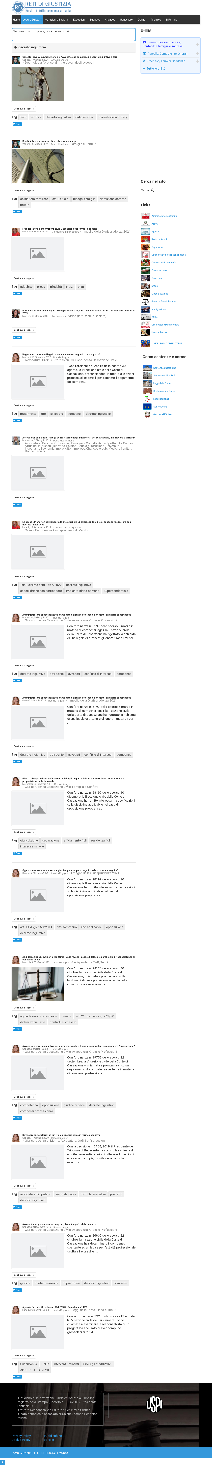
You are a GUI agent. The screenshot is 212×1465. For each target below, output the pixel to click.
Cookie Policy (21, 1440)
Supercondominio (116, 591)
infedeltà (56, 287)
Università (112, 446)
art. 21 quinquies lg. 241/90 (95, 1016)
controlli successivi (63, 1022)
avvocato (56, 414)
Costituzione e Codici (164, 391)
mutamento (28, 414)
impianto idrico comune (82, 591)
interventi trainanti (66, 1364)
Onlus (45, 1364)
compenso (124, 674)
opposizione (114, 927)
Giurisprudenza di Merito (70, 530)
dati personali (84, 117)
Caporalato (157, 247)
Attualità (31, 446)
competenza (29, 1105)
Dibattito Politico (64, 446)
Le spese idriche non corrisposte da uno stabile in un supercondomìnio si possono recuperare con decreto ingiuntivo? (76, 523)
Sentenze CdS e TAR (164, 375)
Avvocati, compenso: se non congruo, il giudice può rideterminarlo (59, 1224)
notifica (36, 117)
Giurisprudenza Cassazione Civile (94, 360)
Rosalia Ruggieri (61, 357)
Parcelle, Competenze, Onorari (167, 53)
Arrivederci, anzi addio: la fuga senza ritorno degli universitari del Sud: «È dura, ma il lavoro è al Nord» (78, 437)
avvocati (74, 674)
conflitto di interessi (98, 674)
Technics (156, 19)
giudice (25, 1283)
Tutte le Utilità (155, 68)
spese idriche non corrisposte (41, 591)
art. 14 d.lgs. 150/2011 (36, 927)
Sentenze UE (160, 406)
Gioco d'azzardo (160, 294)
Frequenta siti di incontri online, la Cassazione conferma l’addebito (59, 229)
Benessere (126, 19)
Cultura (128, 443)
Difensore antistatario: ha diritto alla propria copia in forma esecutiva (61, 1135)
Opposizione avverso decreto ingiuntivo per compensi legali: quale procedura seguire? (70, 870)
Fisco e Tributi (106, 1310)
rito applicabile (91, 927)
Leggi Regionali (161, 399)
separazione (50, 840)
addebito (26, 287)
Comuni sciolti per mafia (164, 262)
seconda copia (66, 1194)
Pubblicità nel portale (53, 1438)
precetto (116, 1194)
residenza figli (100, 840)
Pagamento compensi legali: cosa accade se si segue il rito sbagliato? (61, 354)
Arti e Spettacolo (110, 443)
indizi (69, 287)
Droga (155, 286)
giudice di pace (74, 1105)
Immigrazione (159, 309)
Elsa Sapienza (58, 316)
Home (16, 19)
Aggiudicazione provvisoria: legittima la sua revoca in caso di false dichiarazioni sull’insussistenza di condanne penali (78, 958)
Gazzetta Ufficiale (162, 414)
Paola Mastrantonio (63, 440)
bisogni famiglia (84, 199)
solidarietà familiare (34, 199)
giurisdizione (29, 840)
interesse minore (32, 846)
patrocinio (57, 674)
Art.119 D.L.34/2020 (34, 1370)
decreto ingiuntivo (58, 117)
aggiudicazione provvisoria (38, 1016)
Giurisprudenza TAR (85, 962)
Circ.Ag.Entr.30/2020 (97, 1364)
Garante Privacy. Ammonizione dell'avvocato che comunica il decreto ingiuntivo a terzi (70, 57)
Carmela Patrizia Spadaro (65, 231)
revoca (66, 1016)
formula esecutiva (93, 1194)
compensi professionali (36, 1111)
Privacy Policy (22, 1436)
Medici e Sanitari (119, 448)
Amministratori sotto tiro (164, 216)
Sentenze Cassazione (164, 368)
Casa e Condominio (38, 530)
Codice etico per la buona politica (169, 255)
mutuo (24, 205)
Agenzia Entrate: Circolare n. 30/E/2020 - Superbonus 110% (54, 1307)
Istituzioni (45, 446)
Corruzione (157, 278)
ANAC (155, 224)
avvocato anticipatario (35, 1194)
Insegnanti (32, 448)
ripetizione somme (113, 199)
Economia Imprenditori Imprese (63, 448)
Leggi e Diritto (31, 19)
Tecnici (40, 451)
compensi (74, 414)
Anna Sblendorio (59, 60)
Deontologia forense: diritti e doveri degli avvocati (59, 62)
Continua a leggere (24, 109)
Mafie (155, 317)
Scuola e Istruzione (91, 446)
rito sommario (67, 927)
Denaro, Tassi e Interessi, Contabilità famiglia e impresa (163, 44)
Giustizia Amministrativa (164, 301)
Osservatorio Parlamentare (165, 324)
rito (43, 414)
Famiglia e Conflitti (83, 144)
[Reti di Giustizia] (41, 7)
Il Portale (171, 19)
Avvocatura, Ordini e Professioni (47, 360)
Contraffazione (159, 270)
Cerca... (146, 190)
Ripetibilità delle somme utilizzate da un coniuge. (49, 141)
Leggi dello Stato (83, 1310)
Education (79, 19)
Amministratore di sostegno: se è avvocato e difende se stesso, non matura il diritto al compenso (76, 615)
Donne (142, 19)
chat (81, 287)
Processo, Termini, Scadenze (166, 61)
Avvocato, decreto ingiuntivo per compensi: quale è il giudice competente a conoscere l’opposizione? (78, 1046)
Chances (110, 19)
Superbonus (28, 1364)
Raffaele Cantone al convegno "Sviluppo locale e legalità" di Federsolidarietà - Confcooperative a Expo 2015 (78, 312)
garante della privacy (113, 117)
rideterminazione (46, 1283)
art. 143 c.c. (60, 199)
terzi (23, 117)
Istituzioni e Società (57, 19)
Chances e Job (96, 448)
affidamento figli (75, 840)
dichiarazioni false (32, 1022)
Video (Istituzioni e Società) (87, 316)
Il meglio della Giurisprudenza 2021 (106, 231)
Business (95, 19)
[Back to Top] (2, 1462)
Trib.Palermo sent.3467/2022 (41, 585)
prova (41, 287)
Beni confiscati (159, 239)
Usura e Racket (159, 332)
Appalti (155, 231)
